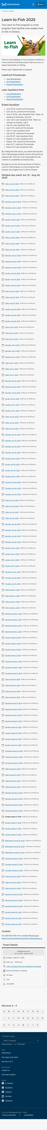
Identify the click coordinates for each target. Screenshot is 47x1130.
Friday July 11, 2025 (11, 363)
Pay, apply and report (10, 1057)
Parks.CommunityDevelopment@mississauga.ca (22, 938)
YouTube (8, 1096)
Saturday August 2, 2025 (13, 614)
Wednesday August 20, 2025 (15, 840)
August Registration (14, 84)
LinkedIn (8, 1092)
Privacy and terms (9, 1115)
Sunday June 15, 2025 (12, 220)
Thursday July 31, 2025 (13, 572)
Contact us (5, 1070)
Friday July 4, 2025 (11, 327)
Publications (6, 1053)
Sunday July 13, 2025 (12, 399)
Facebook (8, 1088)
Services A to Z (7, 1061)
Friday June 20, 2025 (12, 237)
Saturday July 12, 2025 (13, 381)
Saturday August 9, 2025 (13, 703)
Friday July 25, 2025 (12, 500)
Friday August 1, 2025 (12, 590)
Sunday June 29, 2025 (12, 309)
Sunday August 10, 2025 (13, 727)
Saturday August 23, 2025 (14, 894)
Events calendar (8, 11)
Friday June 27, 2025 (12, 291)
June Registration (13, 79)
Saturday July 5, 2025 (12, 345)
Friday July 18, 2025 (12, 417)
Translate (21, 1044)
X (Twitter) (9, 1083)
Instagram (9, 1101)
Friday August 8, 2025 (12, 679)
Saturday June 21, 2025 (13, 255)
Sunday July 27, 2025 (12, 548)
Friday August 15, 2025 (13, 769)
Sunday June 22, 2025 (12, 273)
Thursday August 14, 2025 (14, 751)
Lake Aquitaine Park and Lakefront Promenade (23, 966)
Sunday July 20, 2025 (12, 458)
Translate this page (8, 1036)
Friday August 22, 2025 (13, 876)
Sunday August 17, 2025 (13, 823)
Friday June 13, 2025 (12, 184)
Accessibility (28, 1115)
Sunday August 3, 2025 (13, 637)
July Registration (13, 82)
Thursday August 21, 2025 (14, 858)
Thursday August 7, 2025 (13, 661)
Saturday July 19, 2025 (13, 434)
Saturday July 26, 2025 (13, 524)
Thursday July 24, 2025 (13, 482)
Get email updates (8, 1074)
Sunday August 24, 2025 (13, 912)
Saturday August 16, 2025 (14, 793)
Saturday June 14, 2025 (13, 202)
